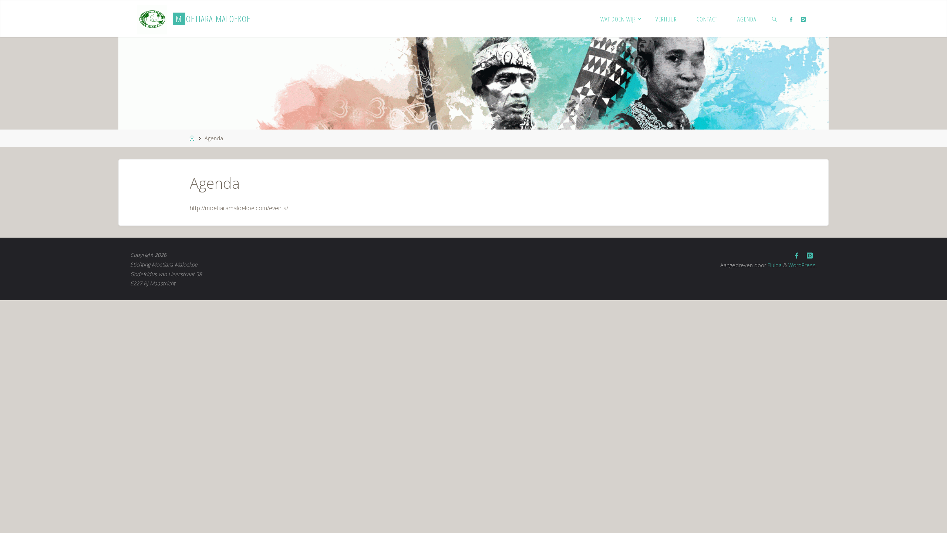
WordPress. (802, 265)
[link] (774, 18)
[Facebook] (791, 19)
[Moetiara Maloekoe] (152, 19)
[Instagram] (802, 19)
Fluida (774, 265)
